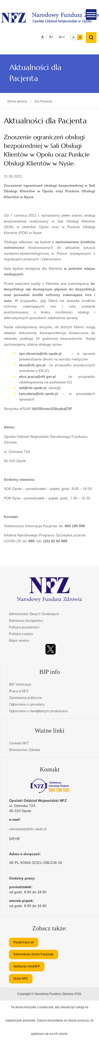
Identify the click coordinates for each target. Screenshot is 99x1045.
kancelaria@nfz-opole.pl (38, 394)
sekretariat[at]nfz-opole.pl (27, 829)
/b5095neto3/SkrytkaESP (52, 409)
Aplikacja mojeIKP (26, 966)
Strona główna (17, 101)
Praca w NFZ (18, 691)
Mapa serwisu (19, 640)
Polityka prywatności (24, 627)
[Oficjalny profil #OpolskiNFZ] (50, 649)
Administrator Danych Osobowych (34, 614)
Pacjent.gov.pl (23, 942)
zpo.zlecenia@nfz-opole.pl (40, 353)
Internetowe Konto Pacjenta (33, 954)
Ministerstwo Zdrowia (24, 750)
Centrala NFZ (19, 743)
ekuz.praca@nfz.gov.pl (37, 376)
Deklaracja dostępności (26, 621)
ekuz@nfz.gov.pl (32, 365)
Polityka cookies (21, 634)
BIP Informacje (20, 684)
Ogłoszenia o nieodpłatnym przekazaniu (38, 711)
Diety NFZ (20, 978)
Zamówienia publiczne (25, 698)
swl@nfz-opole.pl (32, 388)
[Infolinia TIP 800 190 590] (50, 786)
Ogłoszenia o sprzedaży (27, 704)
